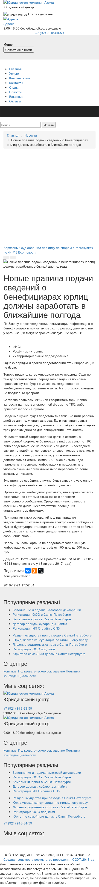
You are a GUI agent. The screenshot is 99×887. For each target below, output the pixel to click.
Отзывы (15, 101)
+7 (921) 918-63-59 (49, 32)
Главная (15, 68)
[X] (41, 570)
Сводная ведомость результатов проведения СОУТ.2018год (48, 859)
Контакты (16, 82)
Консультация (19, 78)
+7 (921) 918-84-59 (17, 823)
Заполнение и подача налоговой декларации (47, 609)
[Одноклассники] (34, 570)
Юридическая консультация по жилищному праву (50, 639)
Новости (15, 92)
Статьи (14, 87)
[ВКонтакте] (28, 570)
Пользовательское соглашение (41, 671)
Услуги (14, 73)
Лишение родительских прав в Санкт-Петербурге (50, 644)
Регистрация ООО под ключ (34, 649)
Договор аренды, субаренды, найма (40, 623)
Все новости (27, 252)
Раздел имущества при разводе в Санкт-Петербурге (52, 635)
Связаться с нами (18, 49)
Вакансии (16, 96)
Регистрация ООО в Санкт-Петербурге (42, 614)
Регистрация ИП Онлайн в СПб (36, 628)
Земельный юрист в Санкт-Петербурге (42, 619)
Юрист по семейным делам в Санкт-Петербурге (49, 653)
